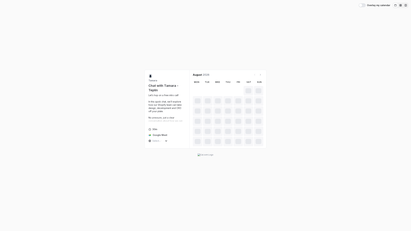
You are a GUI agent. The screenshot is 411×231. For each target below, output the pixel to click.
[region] (167, 108)
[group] (400, 5)
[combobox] (152, 141)
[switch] (362, 5)
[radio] (395, 5)
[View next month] (260, 75)
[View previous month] (255, 75)
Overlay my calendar (378, 5)
